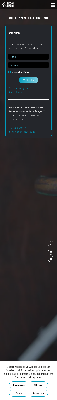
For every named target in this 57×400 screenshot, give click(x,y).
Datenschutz (38, 393)
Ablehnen (38, 384)
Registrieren (15, 91)
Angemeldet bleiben (20, 71)
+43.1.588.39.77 (17, 127)
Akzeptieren (19, 384)
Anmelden (28, 80)
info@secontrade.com (21, 131)
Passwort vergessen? (19, 88)
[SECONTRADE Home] (17, 4)
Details (19, 393)
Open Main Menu (53, 5)
